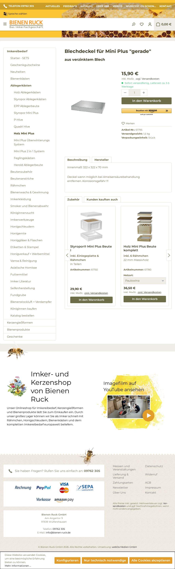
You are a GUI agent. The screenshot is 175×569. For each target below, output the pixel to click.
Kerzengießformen (20, 322)
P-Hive (18, 119)
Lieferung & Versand (121, 476)
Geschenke (15, 336)
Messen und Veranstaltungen (124, 468)
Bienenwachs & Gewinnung (29, 192)
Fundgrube (18, 295)
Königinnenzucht (22, 212)
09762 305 (92, 471)
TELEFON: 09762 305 (21, 6)
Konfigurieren (67, 560)
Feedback (70, 6)
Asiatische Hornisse (23, 267)
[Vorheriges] (67, 255)
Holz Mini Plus (24, 133)
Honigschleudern (22, 226)
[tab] (77, 160)
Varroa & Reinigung (23, 260)
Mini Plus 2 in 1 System (29, 151)
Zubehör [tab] (73, 199)
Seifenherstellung (22, 288)
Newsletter (120, 487)
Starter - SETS (19, 58)
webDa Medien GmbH (124, 547)
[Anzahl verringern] (125, 92)
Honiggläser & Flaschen (26, 240)
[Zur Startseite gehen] (26, 24)
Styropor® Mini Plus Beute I (91, 248)
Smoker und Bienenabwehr (29, 206)
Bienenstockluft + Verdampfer (31, 302)
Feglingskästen (24, 158)
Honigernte (18, 233)
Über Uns (102, 6)
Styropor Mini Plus (26, 113)
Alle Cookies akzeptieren (150, 560)
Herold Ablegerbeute (28, 165)
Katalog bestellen (22, 315)
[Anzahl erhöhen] (143, 92)
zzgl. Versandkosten (147, 78)
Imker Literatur (20, 281)
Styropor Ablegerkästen (30, 99)
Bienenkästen (20, 78)
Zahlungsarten (123, 482)
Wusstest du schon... (141, 6)
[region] (89, 110)
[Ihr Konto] (150, 24)
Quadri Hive (22, 126)
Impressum (153, 487)
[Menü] (5, 24)
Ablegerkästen (20, 85)
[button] (147, 111)
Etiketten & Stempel (24, 247)
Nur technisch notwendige (105, 560)
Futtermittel (19, 274)
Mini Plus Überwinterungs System (32, 142)
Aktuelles (52, 6)
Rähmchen (18, 185)
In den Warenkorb (146, 101)
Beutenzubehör (21, 171)
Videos (117, 6)
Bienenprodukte (18, 329)
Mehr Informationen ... (18, 565)
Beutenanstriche (22, 178)
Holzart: (128, 275)
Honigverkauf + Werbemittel (30, 254)
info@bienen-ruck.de (58, 532)
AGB (148, 482)
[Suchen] (133, 24)
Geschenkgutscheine (25, 65)
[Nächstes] (169, 255)
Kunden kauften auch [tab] (102, 199)
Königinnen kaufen (23, 308)
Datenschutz (154, 466)
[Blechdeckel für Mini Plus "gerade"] (90, 107)
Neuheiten (17, 71)
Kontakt (165, 6)
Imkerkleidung (20, 199)
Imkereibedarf (17, 51)
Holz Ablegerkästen (27, 92)
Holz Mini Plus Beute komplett (140, 248)
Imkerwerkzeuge (22, 219)
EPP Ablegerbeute (26, 106)
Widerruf (151, 474)
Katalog (86, 6)
